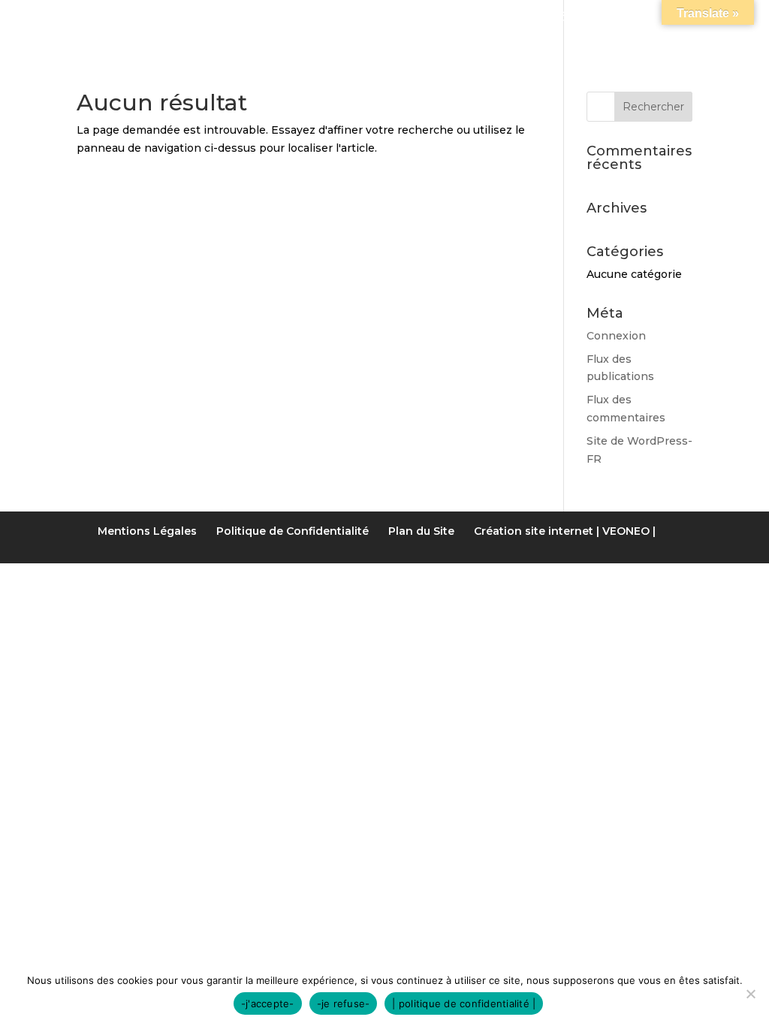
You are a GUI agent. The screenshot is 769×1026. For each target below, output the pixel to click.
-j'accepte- (267, 1003)
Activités (475, 18)
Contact (688, 18)
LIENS (550, 18)
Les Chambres (283, 18)
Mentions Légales (147, 531)
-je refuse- (343, 1003)
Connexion (616, 336)
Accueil (74, 18)
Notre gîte (167, 18)
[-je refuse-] (750, 993)
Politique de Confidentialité (292, 531)
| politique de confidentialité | (463, 1003)
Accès (612, 18)
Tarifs (381, 18)
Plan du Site (421, 531)
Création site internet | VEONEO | (565, 531)
